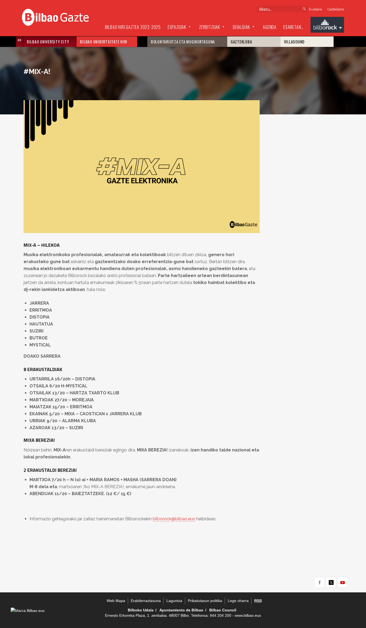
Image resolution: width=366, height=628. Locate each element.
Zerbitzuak (209, 27)
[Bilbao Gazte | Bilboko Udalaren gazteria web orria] (55, 16)
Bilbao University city (48, 41)
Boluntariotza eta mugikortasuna (183, 41)
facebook (319, 582)
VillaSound (294, 41)
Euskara (315, 9)
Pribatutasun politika (205, 601)
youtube (342, 582)
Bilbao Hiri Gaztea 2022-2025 (133, 27)
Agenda (270, 27)
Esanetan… (293, 27)
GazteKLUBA (241, 41)
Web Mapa (116, 601)
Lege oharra (238, 601)
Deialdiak (241, 27)
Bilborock (327, 25)
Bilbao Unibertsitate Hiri (103, 41)
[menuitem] (132, 27)
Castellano (335, 9)
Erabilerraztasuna (146, 601)
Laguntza (174, 601)
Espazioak (177, 27)
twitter (331, 582)
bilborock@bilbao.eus (174, 518)
